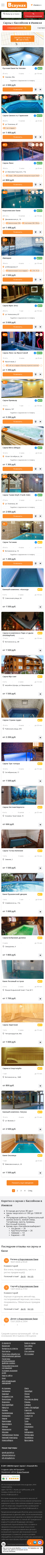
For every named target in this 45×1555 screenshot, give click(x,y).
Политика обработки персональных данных (11, 1355)
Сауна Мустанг (9, 676)
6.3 (41, 807)
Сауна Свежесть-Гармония (15, 115)
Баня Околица (9, 1155)
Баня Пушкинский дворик (15, 894)
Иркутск (5, 1407)
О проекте (6, 1343)
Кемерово (6, 1416)
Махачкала (6, 1429)
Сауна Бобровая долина (14, 938)
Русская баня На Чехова (14, 68)
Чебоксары (29, 1435)
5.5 (41, 981)
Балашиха (6, 1391)
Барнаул (5, 1394)
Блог (4, 1378)
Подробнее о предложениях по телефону (22, 80)
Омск (26, 1388)
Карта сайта (7, 1375)
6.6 (41, 633)
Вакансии (6, 1346)
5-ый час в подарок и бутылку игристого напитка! (23, 365)
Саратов (28, 1410)
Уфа (26, 1429)
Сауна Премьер (10, 400)
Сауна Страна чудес (12, 720)
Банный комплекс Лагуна (15, 1112)
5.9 (41, 851)
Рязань (27, 1402)
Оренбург (28, 1391)
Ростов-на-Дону (31, 1399)
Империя (7, 258)
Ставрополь (29, 1413)
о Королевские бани (28, 1259)
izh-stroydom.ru (8, 1458)
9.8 (41, 400)
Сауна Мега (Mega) (11, 447)
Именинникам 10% (14, 223)
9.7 (41, 448)
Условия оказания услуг (9, 1372)
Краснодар (6, 1421)
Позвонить (17, 89)
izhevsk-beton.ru (8, 1455)
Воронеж (6, 1402)
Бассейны (28, 1346)
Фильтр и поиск (12, 14)
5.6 (41, 1025)
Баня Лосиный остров (13, 981)
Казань (5, 1410)
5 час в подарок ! (10, 128)
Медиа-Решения (23, 1472)
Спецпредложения (33, 16)
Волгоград (6, 1399)
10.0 (40, 116)
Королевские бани (11, 210)
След (30, 1190)
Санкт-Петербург (31, 1407)
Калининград (7, 1413)
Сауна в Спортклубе (12, 1068)
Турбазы (28, 1348)
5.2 (41, 1068)
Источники (29, 1354)
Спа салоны (29, 1351)
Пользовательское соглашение (10, 1367)
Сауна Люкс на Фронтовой (15, 353)
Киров (4, 1418)
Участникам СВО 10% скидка (33, 223)
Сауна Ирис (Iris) (10, 305)
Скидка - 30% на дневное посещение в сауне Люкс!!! (24, 176)
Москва (5, 1432)
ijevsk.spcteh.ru (8, 1452)
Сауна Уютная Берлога (13, 807)
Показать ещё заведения (22, 1183)
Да (23, 1276)
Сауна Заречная (10, 1025)
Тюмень (27, 1424)
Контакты (6, 1351)
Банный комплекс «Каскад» (16, 589)
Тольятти (28, 1416)
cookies (24, 1548)
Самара (27, 1405)
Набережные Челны (10, 1435)
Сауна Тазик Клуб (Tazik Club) (16, 495)
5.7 (41, 677)
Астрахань (6, 1388)
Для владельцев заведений (9, 1382)
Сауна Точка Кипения (13, 850)
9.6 (41, 68)
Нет (30, 1276)
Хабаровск (28, 1432)
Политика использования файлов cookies (8, 1361)
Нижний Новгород (9, 1437)
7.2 (41, 720)
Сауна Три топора (11, 763)
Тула (26, 1421)
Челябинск (28, 1437)
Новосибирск (7, 1440)
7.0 (41, 542)
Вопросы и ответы (10, 1348)
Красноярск (7, 1424)
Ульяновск (28, 1427)
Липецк (5, 1427)
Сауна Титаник (10, 542)
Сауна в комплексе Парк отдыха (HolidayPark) (18, 634)
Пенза (27, 1394)
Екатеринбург (8, 1405)
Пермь (27, 1396)
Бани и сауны (30, 1343)
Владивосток (7, 1396)
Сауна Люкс (8, 163)
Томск (27, 1418)
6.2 (41, 589)
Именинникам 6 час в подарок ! (18, 271)
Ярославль (28, 1440)
